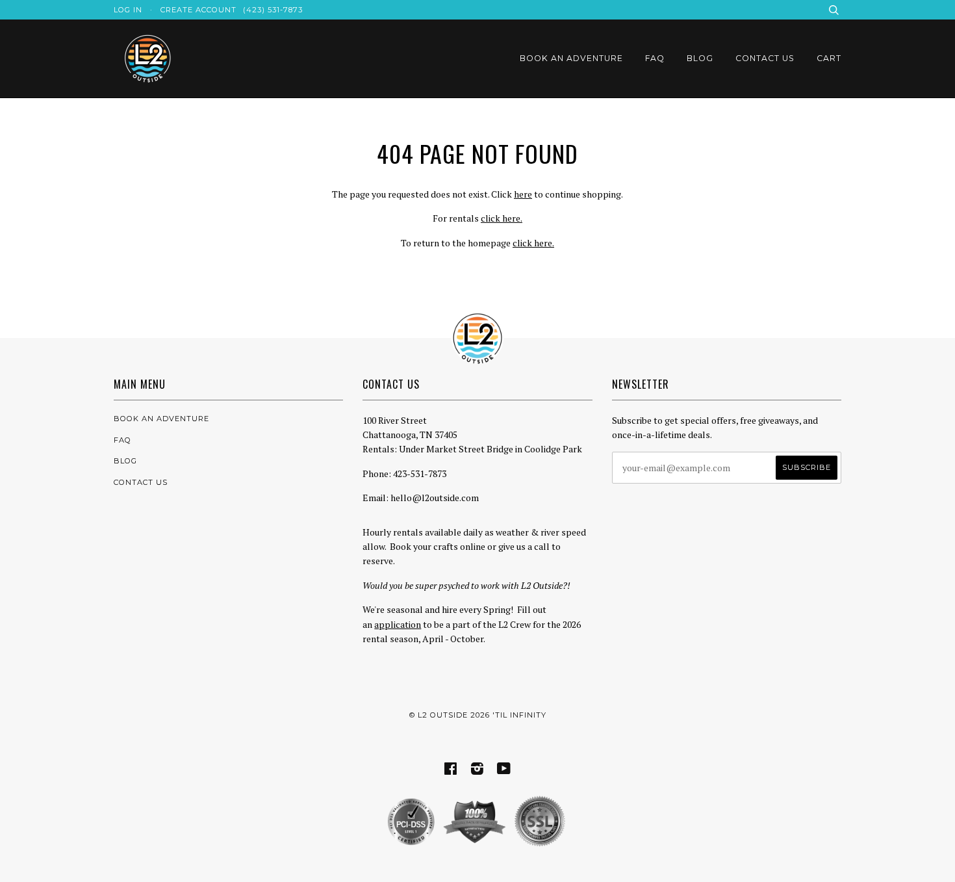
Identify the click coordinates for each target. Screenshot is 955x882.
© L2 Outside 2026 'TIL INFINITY (477, 715)
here (523, 194)
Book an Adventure (571, 58)
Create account (198, 9)
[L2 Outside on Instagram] (477, 770)
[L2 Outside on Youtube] (504, 770)
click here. (501, 218)
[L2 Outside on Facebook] (451, 770)
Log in (128, 9)
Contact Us (765, 58)
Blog (700, 58)
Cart (829, 58)
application (397, 624)
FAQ (655, 58)
